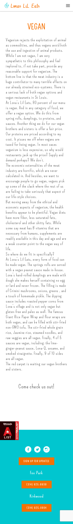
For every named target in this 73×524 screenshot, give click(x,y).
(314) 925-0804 (37, 507)
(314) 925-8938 (36, 484)
